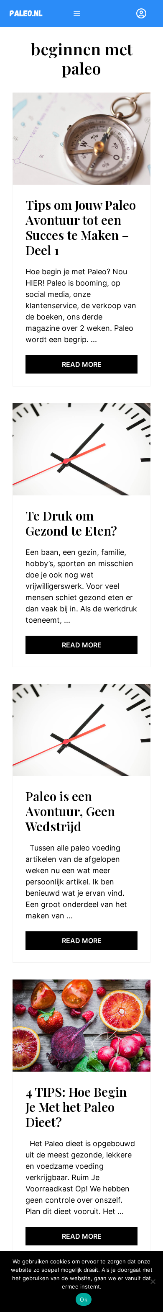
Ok (83, 1299)
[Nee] (152, 1281)
